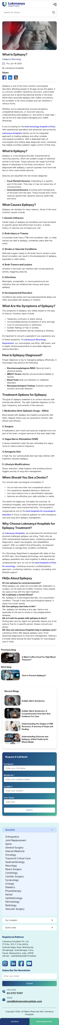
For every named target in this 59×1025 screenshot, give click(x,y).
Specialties (10, 830)
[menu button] (55, 4)
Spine (8, 843)
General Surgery (14, 847)
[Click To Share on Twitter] (16, 77)
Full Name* (9, 764)
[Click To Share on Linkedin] (10, 77)
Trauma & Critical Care (18, 858)
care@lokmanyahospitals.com (24, 1001)
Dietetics (10, 887)
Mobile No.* (9, 775)
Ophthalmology (13, 898)
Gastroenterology (15, 861)
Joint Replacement (15, 840)
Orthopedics (12, 836)
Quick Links (10, 927)
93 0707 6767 (15, 993)
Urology (9, 883)
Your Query (9, 797)
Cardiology (11, 872)
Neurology (11, 865)
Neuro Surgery (13, 869)
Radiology (10, 905)
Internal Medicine (15, 851)
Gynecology (12, 879)
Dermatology (12, 901)
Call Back (15, 1021)
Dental (8, 894)
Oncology (10, 854)
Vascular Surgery (15, 908)
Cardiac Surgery (14, 876)
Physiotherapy (13, 890)
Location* (8, 786)
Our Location (11, 920)
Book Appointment (44, 1021)
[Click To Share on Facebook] (4, 77)
